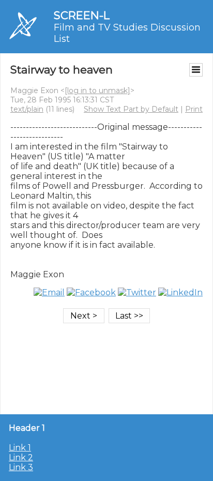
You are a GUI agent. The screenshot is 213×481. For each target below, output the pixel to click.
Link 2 (21, 457)
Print (194, 109)
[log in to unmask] (97, 90)
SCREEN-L (82, 15)
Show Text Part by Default (131, 109)
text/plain (26, 109)
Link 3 (21, 467)
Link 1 (20, 448)
